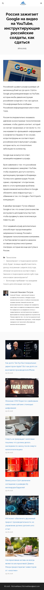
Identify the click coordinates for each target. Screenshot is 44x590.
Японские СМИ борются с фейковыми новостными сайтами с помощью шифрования (21, 404)
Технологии (11, 257)
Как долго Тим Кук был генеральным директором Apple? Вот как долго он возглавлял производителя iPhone (21, 366)
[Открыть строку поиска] (3, 3)
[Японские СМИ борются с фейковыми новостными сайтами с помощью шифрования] (22, 396)
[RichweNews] (23, 3)
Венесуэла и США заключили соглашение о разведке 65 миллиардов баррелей (17, 484)
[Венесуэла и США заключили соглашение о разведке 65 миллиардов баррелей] (22, 475)
